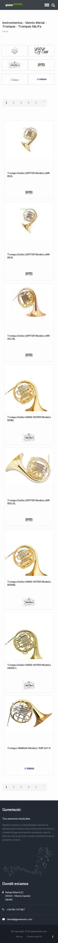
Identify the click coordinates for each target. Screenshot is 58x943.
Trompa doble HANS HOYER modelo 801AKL (29, 583)
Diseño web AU (34, 936)
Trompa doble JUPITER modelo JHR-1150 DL (28, 502)
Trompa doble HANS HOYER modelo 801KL (29, 419)
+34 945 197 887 (15, 909)
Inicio (5, 31)
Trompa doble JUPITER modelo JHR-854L (28, 256)
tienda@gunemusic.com (19, 919)
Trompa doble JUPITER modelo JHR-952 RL (28, 337)
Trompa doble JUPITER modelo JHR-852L (28, 175)
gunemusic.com (39, 931)
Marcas (19, 936)
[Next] (43, 103)
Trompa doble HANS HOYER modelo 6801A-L (29, 666)
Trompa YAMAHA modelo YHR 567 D (29, 748)
